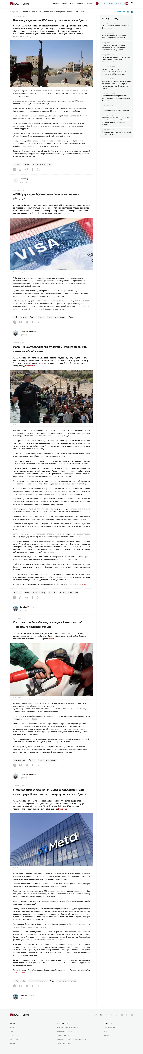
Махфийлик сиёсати (64, 1031)
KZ (105, 3)
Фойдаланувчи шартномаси (67, 1027)
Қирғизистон (19, 760)
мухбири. (51, 639)
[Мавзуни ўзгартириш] (98, 3)
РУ (112, 3)
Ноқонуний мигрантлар (34, 593)
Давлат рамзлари (63, 1035)
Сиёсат (12, 1031)
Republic (66, 213)
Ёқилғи (32, 760)
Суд (52, 981)
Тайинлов (26, 12)
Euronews (30, 366)
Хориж (26, 164)
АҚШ (16, 317)
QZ (109, 3)
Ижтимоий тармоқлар (66, 981)
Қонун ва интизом (46, 12)
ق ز (123, 3)
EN (116, 3)
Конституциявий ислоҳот (63, 12)
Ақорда (18, 12)
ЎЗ (127, 3)
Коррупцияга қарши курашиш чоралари (71, 1040)
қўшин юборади (79, 584)
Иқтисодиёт (14, 1040)
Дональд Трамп (28, 317)
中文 (119, 3)
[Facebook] (32, 169)
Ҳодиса (34, 12)
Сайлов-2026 (79, 12)
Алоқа (106, 1031)
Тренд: (12, 12)
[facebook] (111, 1015)
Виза (71, 317)
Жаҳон (41, 317)
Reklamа (107, 1035)
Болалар (17, 593)
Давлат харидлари (64, 1044)
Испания (53, 593)
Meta (16, 981)
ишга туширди (19, 973)
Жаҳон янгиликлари (42, 164)
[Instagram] (14, 169)
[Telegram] (26, 169)
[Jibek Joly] (121, 12)
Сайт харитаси (109, 1027)
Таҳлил (89, 3)
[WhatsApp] (20, 169)
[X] (38, 169)
